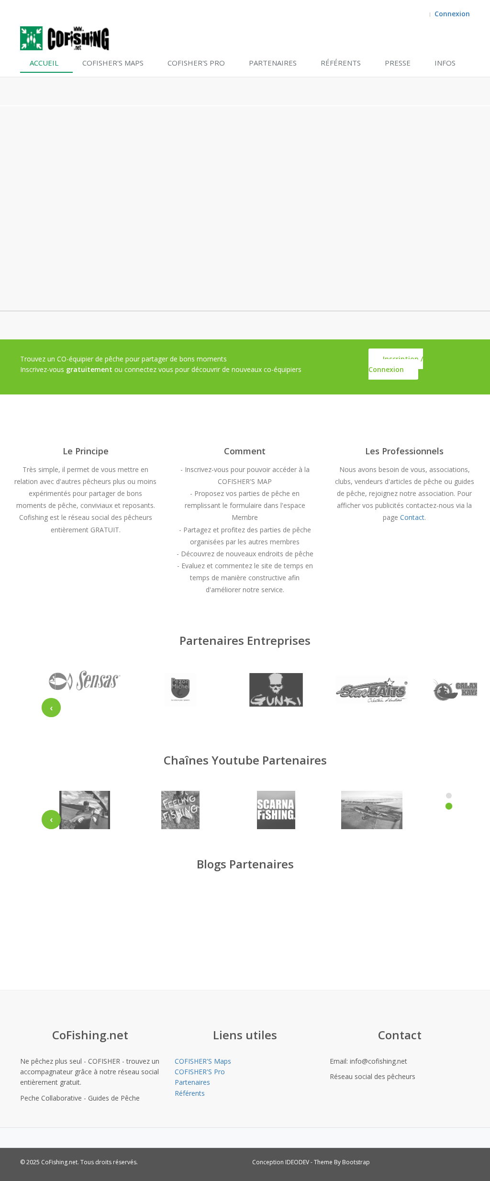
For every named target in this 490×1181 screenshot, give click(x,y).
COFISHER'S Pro (196, 62)
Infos (445, 62)
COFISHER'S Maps (113, 62)
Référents (341, 62)
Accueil (44, 62)
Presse (398, 62)
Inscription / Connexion (395, 364)
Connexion (452, 13)
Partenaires (273, 62)
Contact (412, 517)
